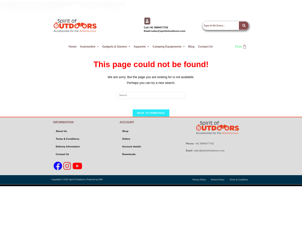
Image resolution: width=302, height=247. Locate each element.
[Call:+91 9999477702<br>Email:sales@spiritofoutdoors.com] (147, 20)
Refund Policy (217, 179)
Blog (191, 46)
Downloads (129, 154)
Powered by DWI (95, 179)
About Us (61, 131)
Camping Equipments (167, 46)
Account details (131, 146)
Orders (126, 138)
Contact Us (205, 46)
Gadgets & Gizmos (114, 46)
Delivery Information (68, 146)
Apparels (140, 46)
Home (73, 46)
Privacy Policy (199, 179)
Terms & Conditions (67, 138)
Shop (125, 131)
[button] (89, 47)
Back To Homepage (151, 113)
